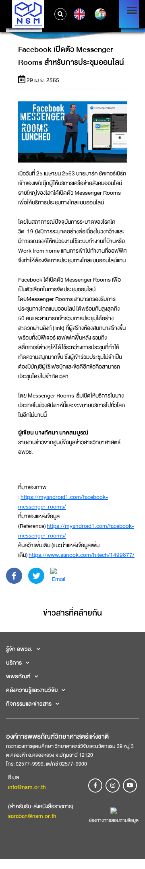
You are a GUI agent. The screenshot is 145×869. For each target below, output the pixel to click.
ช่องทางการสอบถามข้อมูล (114, 820)
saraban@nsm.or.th (32, 816)
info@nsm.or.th (27, 787)
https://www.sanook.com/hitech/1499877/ (82, 555)
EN (78, 14)
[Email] (58, 575)
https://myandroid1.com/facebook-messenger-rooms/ (63, 501)
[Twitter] (36, 575)
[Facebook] (14, 575)
